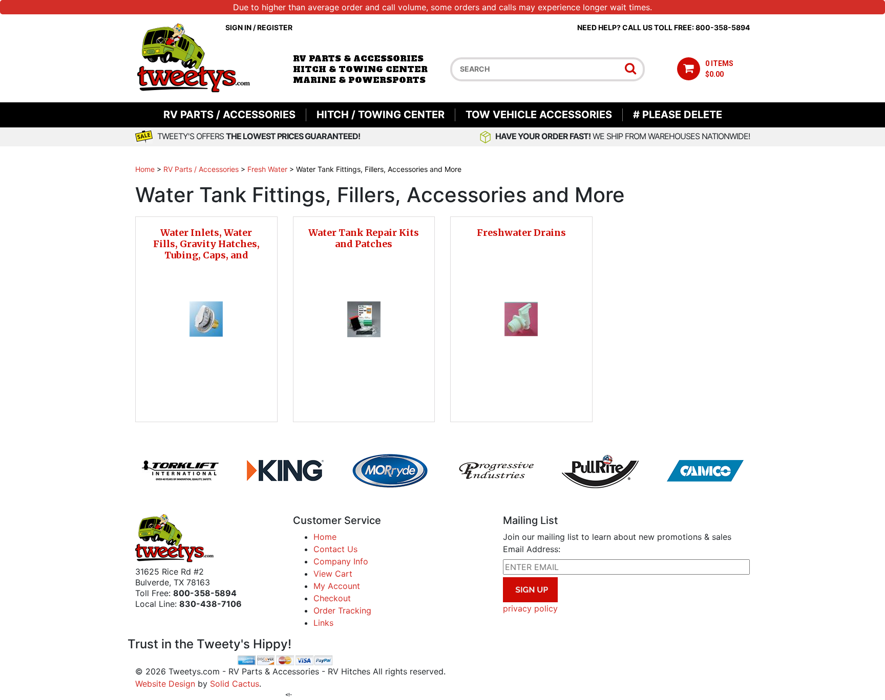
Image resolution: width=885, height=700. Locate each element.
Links (323, 623)
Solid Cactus (234, 684)
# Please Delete (677, 114)
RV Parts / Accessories (229, 114)
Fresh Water (267, 169)
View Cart (332, 573)
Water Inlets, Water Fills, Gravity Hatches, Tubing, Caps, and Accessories (206, 249)
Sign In (238, 27)
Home (145, 169)
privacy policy (530, 608)
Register (274, 27)
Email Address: (531, 549)
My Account (336, 586)
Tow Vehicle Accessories (539, 114)
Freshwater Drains (521, 232)
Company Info (340, 561)
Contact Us (335, 549)
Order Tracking (342, 610)
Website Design (165, 684)
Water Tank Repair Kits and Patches (363, 238)
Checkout (332, 598)
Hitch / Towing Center (381, 114)
